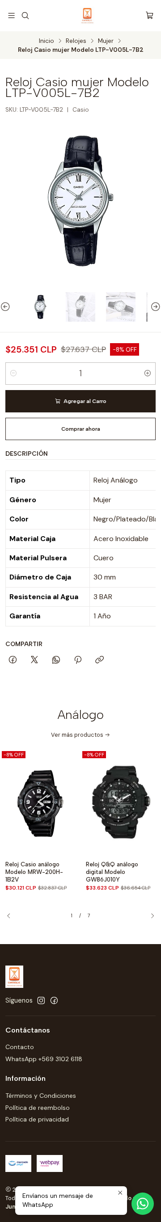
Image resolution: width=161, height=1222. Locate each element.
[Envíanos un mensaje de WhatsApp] (142, 1204)
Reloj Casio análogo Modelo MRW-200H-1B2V (34, 872)
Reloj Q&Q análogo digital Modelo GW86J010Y (112, 872)
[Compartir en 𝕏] (34, 660)
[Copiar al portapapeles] (99, 660)
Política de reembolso (37, 1108)
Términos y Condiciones (40, 1096)
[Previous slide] (6, 307)
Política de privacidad (37, 1119)
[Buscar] (25, 15)
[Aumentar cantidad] (147, 373)
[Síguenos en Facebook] (54, 1000)
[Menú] (11, 15)
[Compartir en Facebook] (12, 660)
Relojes (76, 41)
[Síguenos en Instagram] (41, 1000)
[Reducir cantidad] (13, 373)
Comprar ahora (80, 429)
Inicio (46, 41)
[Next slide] (154, 307)
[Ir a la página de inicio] (87, 16)
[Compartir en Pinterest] (77, 660)
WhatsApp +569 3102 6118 (43, 1059)
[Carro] (150, 15)
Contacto (19, 1047)
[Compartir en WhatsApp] (56, 660)
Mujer (106, 41)
